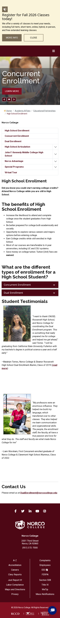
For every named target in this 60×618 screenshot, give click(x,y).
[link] (15, 613)
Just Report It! (15, 580)
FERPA (45, 574)
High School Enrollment (17, 130)
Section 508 (45, 580)
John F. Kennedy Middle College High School (24, 154)
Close (33, 37)
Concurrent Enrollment (17, 284)
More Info (12, 37)
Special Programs (14, 166)
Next (14, 99)
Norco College (30, 535)
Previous (4, 99)
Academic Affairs (22, 111)
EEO (44, 570)
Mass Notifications (45, 594)
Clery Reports (15, 574)
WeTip (45, 589)
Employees (45, 565)
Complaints (45, 560)
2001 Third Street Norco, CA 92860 (30, 542)
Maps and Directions (15, 589)
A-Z (15, 560)
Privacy (15, 594)
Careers (15, 570)
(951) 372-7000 (30, 547)
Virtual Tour (11, 172)
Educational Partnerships (44, 111)
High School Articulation (17, 146)
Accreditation (15, 565)
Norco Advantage (14, 161)
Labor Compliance (15, 584)
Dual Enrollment (13, 292)
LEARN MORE (12, 91)
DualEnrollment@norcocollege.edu (38, 492)
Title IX (45, 584)
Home (9, 111)
